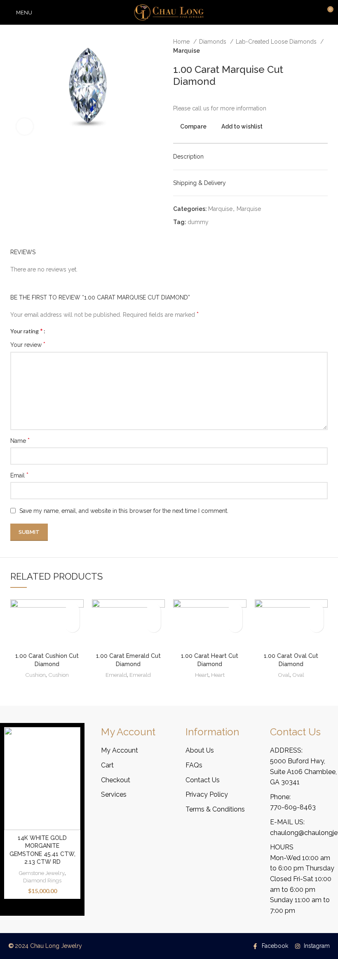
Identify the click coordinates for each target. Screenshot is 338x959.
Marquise (186, 50)
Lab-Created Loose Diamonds (277, 41)
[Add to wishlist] (72, 610)
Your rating (26, 330)
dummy (198, 222)
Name (20, 440)
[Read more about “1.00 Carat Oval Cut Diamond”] (316, 625)
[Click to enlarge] (24, 126)
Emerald (116, 674)
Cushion (35, 674)
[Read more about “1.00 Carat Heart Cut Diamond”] (235, 625)
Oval (284, 674)
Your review (27, 345)
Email (19, 475)
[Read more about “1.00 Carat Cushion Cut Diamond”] (72, 625)
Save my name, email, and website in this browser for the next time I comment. (123, 511)
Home (182, 41)
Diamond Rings (42, 880)
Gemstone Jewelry (42, 873)
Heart (202, 674)
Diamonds (213, 41)
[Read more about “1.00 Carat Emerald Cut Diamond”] (153, 625)
